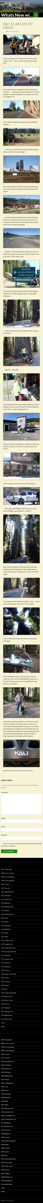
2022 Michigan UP (7, 1011)
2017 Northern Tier (7, 959)
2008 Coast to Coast (7, 873)
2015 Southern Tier (7, 944)
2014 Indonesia (6, 925)
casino (3, 1023)
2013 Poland (5, 910)
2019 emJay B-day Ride (8, 993)
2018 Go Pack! (5, 981)
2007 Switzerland (6, 869)
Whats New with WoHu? (17, 15)
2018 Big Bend (5, 966)
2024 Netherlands (6, 1015)
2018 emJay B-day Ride (8, 974)
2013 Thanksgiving (7, 914)
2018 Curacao (5, 970)
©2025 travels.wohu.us (7, 1200)
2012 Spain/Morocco (7, 892)
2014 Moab (4, 933)
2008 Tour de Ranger (7, 877)
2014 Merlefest (5, 929)
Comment (5, 792)
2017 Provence (5, 963)
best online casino (6, 1019)
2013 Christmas (6, 895)
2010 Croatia (5, 884)
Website (4, 835)
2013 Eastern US (6, 899)
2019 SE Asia (5, 1004)
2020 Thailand (5, 1008)
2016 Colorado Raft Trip (8, 951)
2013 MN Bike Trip (7, 907)
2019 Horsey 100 (6, 996)
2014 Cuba (4, 918)
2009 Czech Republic (7, 880)
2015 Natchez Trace (7, 940)
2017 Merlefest (5, 955)
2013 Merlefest (5, 903)
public (3, 1026)
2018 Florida (5, 978)
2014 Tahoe (4, 936)
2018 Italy (4, 989)
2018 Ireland (5, 985)
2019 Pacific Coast (7, 1000)
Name (3, 818)
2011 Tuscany (5, 888)
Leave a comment (13, 31)
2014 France (5, 922)
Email (3, 827)
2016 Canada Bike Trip (8, 948)
